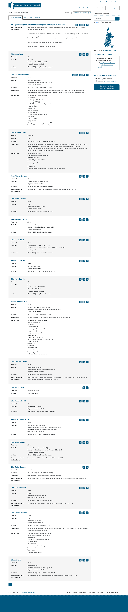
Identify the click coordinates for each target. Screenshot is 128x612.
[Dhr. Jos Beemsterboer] (73, 75)
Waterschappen (112, 8)
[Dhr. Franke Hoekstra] (80, 362)
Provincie (90, 8)
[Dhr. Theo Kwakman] (80, 488)
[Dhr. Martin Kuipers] (83, 467)
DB (25, 17)
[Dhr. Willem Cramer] (80, 199)
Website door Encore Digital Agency (108, 592)
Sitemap (74, 592)
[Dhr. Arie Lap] (80, 560)
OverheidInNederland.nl (29, 592)
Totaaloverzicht (15, 17)
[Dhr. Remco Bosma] (80, 133)
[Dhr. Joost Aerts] (80, 54)
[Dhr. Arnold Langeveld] (80, 512)
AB (31, 17)
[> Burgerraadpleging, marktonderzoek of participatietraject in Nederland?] (77, 25)
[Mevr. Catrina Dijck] (80, 261)
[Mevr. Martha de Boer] (80, 219)
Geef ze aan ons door (110, 82)
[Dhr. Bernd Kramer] (80, 442)
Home (68, 592)
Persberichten (110, 2)
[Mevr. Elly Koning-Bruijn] (80, 420)
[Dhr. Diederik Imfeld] (80, 401)
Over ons (102, 2)
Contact (117, 2)
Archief (37, 17)
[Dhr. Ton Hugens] (83, 387)
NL (99, 22)
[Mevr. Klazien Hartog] (80, 302)
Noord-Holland (107, 22)
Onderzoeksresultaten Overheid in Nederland (107, 87)
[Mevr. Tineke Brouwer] (80, 176)
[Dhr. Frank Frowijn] (80, 279)
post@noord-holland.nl (107, 63)
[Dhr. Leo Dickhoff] (80, 240)
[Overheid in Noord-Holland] (24, 5)
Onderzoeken (83, 592)
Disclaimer (92, 592)
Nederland (80, 8)
